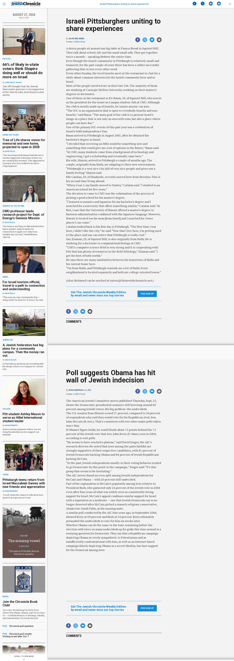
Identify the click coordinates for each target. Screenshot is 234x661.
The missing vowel (24, 540)
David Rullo (10, 151)
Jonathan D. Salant (13, 82)
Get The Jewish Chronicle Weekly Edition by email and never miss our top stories (98, 294)
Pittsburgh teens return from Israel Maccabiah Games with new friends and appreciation (24, 483)
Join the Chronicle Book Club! (20, 603)
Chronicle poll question (21, 626)
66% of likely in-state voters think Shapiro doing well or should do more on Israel (23, 70)
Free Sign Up (147, 294)
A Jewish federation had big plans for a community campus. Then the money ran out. (23, 350)
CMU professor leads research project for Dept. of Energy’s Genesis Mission (23, 214)
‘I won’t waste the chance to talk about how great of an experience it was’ (23, 496)
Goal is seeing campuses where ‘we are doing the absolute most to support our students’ (22, 432)
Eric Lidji (25, 546)
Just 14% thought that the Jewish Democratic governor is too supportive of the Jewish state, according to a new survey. (23, 90)
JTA (89, 390)
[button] (230, 4)
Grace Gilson (10, 360)
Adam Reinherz (11, 425)
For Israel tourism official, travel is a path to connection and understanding (24, 285)
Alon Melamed (76, 38)
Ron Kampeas (76, 390)
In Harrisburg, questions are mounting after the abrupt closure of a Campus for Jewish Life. (23, 366)
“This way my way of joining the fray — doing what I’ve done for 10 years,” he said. (23, 298)
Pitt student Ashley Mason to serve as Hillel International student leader (24, 417)
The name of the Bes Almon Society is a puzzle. (24, 552)
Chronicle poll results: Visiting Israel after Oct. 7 (17, 635)
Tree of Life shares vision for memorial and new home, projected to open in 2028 (24, 143)
